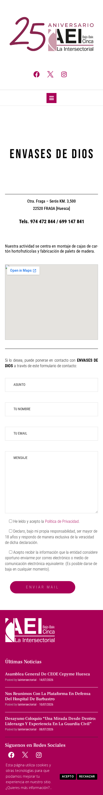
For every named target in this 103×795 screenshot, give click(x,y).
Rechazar (87, 776)
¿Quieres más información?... (29, 787)
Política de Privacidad (62, 521)
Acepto (68, 776)
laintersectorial (27, 680)
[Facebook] (36, 74)
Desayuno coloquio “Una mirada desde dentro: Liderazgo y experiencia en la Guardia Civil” (50, 721)
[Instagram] (64, 74)
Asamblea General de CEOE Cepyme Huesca (47, 674)
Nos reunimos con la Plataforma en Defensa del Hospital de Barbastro (47, 696)
